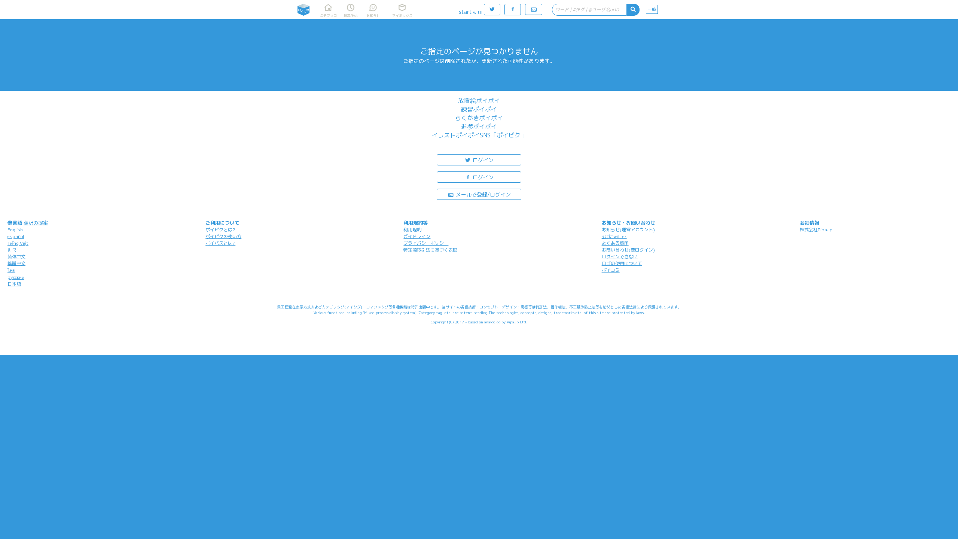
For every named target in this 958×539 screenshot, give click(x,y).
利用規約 (412, 229)
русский (15, 277)
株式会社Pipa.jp (816, 229)
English (15, 229)
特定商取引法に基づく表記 (430, 250)
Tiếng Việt (17, 243)
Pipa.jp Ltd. (517, 322)
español (15, 236)
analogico (492, 322)
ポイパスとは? (220, 243)
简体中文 (16, 256)
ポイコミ (611, 270)
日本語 (14, 284)
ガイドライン (416, 236)
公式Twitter (614, 236)
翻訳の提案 (36, 222)
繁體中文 (16, 263)
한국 (11, 250)
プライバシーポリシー (425, 243)
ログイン (482, 160)
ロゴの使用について (622, 263)
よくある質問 (615, 243)
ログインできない (620, 256)
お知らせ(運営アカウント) (628, 229)
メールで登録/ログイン (482, 194)
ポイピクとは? (220, 229)
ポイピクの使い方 (223, 236)
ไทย (11, 270)
